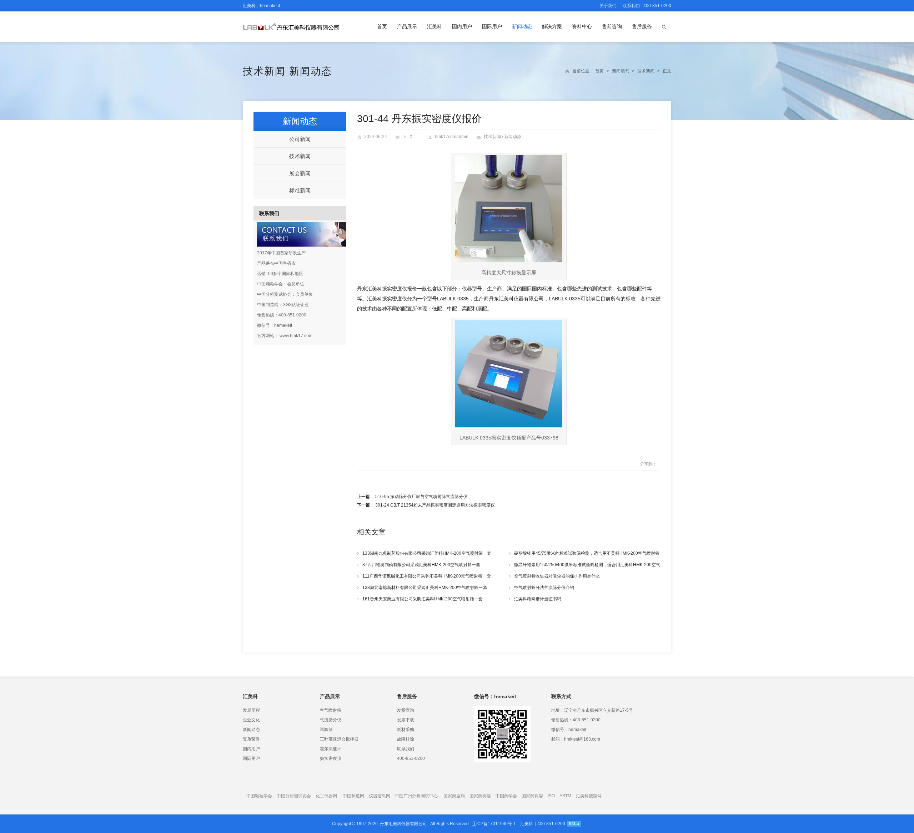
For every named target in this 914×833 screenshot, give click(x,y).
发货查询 (405, 710)
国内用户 (462, 26)
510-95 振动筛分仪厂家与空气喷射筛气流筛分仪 (421, 496)
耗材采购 (405, 729)
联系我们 (631, 5)
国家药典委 (480, 795)
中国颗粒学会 (259, 795)
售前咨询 (612, 26)
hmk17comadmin (451, 136)
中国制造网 (353, 795)
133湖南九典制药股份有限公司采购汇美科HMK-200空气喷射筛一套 (426, 553)
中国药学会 (506, 795)
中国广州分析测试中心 (416, 795)
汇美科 (434, 26)
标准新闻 (300, 190)
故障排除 (405, 739)
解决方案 (552, 26)
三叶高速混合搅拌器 (339, 739)
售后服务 (642, 26)
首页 (382, 26)
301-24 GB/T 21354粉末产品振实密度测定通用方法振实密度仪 (435, 505)
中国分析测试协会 (294, 795)
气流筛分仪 (330, 719)
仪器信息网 (379, 795)
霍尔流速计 (330, 748)
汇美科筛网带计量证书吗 (537, 598)
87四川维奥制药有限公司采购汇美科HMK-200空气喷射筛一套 (421, 564)
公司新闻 (300, 139)
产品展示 (407, 26)
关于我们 (608, 5)
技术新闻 (264, 71)
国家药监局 (454, 795)
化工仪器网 (326, 795)
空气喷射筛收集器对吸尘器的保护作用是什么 (557, 576)
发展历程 (251, 710)
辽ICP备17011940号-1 (494, 823)
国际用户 (492, 26)
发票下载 (405, 719)
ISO (551, 795)
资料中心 (582, 26)
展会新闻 (300, 173)
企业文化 (251, 719)
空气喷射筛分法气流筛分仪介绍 (544, 587)
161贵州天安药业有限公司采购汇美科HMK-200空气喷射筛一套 (422, 598)
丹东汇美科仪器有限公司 (403, 823)
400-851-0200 (411, 758)
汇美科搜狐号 (589, 795)
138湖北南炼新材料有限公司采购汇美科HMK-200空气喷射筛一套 (424, 587)
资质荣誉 (251, 739)
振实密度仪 (330, 758)
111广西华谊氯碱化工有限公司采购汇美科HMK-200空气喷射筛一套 (426, 576)
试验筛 (326, 729)
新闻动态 (522, 26)
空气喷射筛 (330, 710)
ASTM (565, 795)
